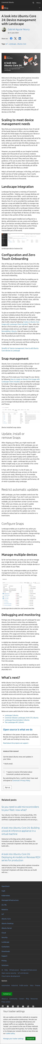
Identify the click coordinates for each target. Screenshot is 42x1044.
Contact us (7, 994)
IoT (7, 44)
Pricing (4, 960)
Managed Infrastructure (28, 970)
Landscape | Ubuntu (11, 715)
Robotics (5, 909)
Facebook (11, 38)
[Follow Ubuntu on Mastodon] (3, 1006)
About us (5, 999)
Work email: (8, 764)
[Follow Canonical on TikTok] (28, 1006)
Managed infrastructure (10, 900)
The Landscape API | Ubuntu (14, 722)
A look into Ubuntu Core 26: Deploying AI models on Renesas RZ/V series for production (21, 857)
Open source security (9, 973)
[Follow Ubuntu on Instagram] (18, 1006)
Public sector (23, 985)
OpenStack (6, 886)
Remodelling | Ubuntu (9, 331)
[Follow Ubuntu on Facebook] (8, 1006)
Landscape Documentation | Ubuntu (17, 720)
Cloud (4, 933)
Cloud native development (11, 976)
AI (2, 970)
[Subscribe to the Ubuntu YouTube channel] (23, 1006)
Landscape (12, 44)
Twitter (15, 38)
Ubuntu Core (21, 44)
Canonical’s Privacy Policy (21, 780)
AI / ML (4, 905)
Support (4, 956)
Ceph (3, 891)
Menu (38, 3)
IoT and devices (23, 973)
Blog (27, 999)
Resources (34, 999)
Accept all (30, 1038)
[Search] (33, 2)
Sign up (7, 787)
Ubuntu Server (7, 928)
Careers (21, 999)
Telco (31, 985)
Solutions (5, 965)
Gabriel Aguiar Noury (18, 29)
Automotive (6, 985)
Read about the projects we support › (16, 743)
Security (4, 937)
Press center (6, 1002)
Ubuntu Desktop (7, 923)
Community (13, 999)
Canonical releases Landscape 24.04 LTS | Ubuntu (21, 718)
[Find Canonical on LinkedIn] (13, 1006)
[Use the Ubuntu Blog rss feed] (33, 1006)
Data (6, 970)
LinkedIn (20, 38)
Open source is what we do (17, 729)
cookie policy (10, 1033)
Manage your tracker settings (13, 1038)
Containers (5, 947)
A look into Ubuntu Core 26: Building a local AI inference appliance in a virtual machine (21, 830)
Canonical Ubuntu (8, 2)
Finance (37, 985)
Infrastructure (14, 970)
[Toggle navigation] (39, 7)
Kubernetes (6, 895)
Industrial (14, 985)
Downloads (6, 951)
